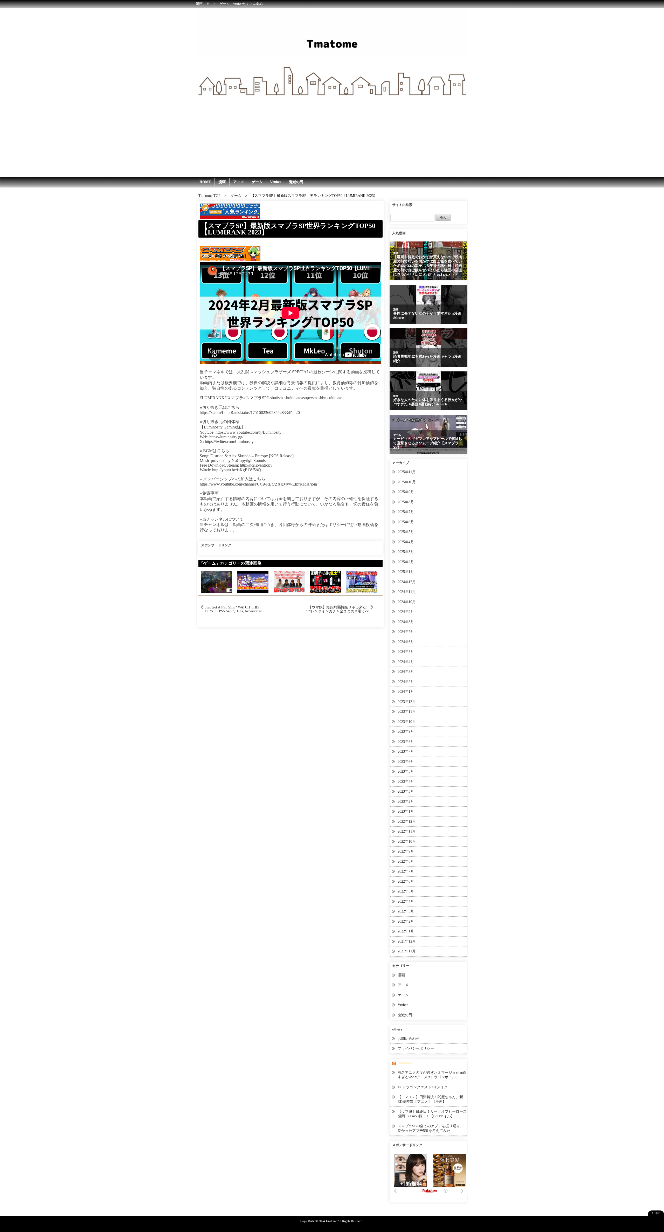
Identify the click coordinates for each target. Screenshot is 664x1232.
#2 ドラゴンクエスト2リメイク (423, 1087)
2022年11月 (407, 831)
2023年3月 (406, 791)
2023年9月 (406, 731)
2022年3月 (406, 911)
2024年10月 (407, 602)
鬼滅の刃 (296, 182)
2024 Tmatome (328, 1221)
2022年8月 (406, 861)
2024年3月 (406, 672)
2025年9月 (406, 492)
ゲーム (257, 182)
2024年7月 (406, 632)
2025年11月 (407, 472)
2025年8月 (406, 502)
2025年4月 (406, 542)
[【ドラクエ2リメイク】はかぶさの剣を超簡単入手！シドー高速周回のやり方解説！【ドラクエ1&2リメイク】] (361, 581)
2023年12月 (407, 702)
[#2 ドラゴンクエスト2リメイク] (216, 581)
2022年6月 (406, 881)
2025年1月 (406, 572)
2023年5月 (406, 771)
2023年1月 (406, 811)
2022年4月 (406, 901)
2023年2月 (406, 802)
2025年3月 (406, 552)
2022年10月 (407, 841)
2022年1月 (406, 931)
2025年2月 (406, 562)
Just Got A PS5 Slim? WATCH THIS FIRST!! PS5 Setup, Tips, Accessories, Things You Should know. (233, 609)
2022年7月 (406, 871)
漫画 (222, 182)
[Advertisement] (332, 137)
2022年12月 (407, 821)
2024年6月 (406, 642)
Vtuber (275, 182)
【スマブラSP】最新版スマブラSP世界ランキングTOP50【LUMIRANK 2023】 (288, 229)
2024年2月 (406, 682)
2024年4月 (406, 662)
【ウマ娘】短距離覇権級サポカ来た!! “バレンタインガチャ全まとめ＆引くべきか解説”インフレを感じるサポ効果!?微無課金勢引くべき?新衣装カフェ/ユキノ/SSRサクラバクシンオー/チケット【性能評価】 (337, 609)
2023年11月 (407, 712)
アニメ (238, 182)
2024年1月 (406, 692)
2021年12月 (407, 941)
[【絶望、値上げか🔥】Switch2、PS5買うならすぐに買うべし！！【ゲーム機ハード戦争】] (325, 581)
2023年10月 (407, 722)
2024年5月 (406, 652)
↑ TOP (656, 1213)
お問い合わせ (408, 1039)
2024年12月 (407, 582)
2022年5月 (406, 891)
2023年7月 (406, 751)
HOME (205, 182)
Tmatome (404, 1063)
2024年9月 (406, 612)
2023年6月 (406, 762)
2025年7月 (406, 512)
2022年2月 (406, 921)
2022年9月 (406, 851)
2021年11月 (407, 951)
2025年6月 (406, 522)
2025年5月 (406, 532)
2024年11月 (407, 592)
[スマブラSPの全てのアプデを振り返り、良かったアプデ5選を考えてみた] (289, 581)
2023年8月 (406, 742)
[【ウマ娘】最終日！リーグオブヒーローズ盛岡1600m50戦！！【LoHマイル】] (252, 581)
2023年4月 (406, 782)
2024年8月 (406, 622)
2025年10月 (407, 482)
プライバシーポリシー (416, 1048)
